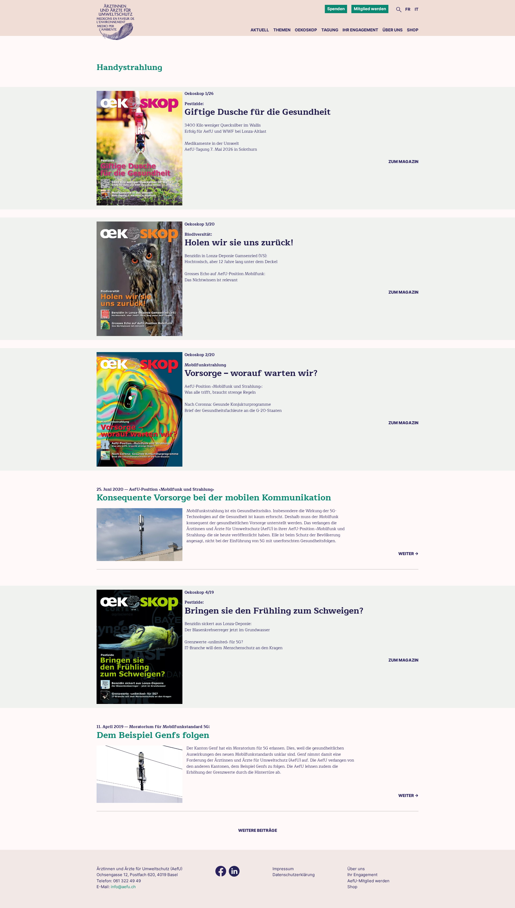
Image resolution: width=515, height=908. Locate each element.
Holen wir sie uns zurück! (239, 242)
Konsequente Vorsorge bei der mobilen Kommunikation (214, 497)
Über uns (392, 29)
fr (407, 9)
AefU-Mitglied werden (368, 880)
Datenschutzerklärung (294, 874)
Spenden (336, 8)
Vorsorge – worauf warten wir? (251, 373)
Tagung (329, 29)
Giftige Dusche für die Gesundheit (258, 112)
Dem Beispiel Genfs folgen (153, 735)
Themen (281, 29)
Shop (412, 29)
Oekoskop (306, 29)
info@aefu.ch (123, 886)
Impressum (283, 868)
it (416, 9)
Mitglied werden (370, 8)
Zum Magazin (403, 161)
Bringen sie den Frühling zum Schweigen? (274, 611)
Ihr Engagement (360, 29)
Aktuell (260, 29)
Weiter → (408, 553)
